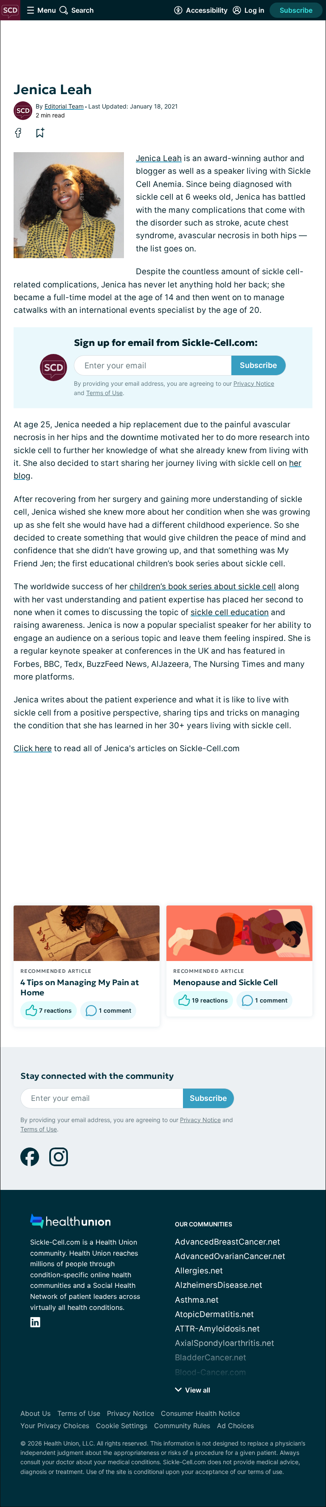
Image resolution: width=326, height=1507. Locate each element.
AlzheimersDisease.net (218, 1285)
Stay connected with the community (97, 1076)
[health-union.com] (70, 1224)
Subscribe (296, 10)
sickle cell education (230, 612)
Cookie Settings (121, 1425)
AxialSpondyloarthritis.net (224, 1343)
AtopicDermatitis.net (214, 1314)
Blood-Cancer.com (210, 1372)
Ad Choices (235, 1425)
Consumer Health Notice (200, 1413)
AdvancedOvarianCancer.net (230, 1256)
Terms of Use (104, 392)
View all (196, 1390)
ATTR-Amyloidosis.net (217, 1329)
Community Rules (182, 1425)
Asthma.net (197, 1300)
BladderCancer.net (210, 1357)
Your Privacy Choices (54, 1425)
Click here (33, 748)
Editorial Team (64, 106)
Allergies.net (199, 1271)
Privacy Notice (253, 383)
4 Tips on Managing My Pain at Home (79, 987)
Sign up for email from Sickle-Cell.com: (166, 342)
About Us (35, 1413)
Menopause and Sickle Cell (225, 982)
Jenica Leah (159, 158)
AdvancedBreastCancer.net (227, 1242)
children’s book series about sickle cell (202, 586)
